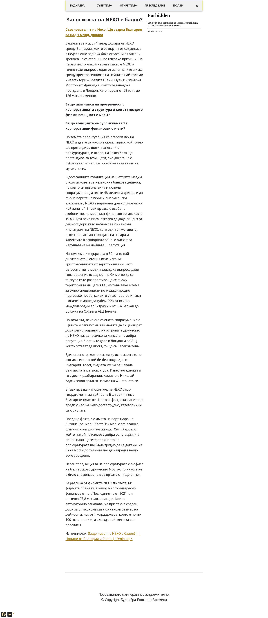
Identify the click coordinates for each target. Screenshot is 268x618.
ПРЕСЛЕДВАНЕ (155, 5)
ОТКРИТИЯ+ (128, 5)
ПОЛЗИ (178, 5)
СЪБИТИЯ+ (104, 5)
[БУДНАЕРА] (77, 5)
